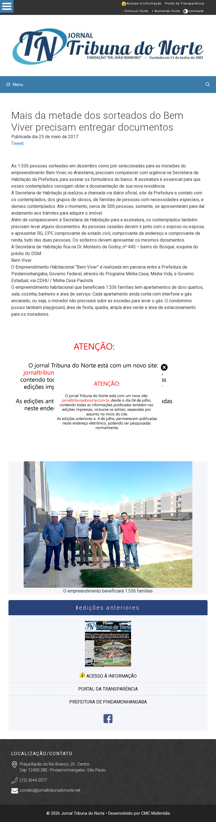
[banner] (108, 449)
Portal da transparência (108, 689)
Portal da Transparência (184, 3)
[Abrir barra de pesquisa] (207, 84)
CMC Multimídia (155, 813)
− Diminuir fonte (135, 11)
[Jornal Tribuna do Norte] (108, 45)
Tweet (17, 143)
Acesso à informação (111, 676)
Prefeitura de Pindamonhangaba (108, 702)
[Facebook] (108, 721)
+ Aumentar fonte (166, 11)
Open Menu (7, 6)
